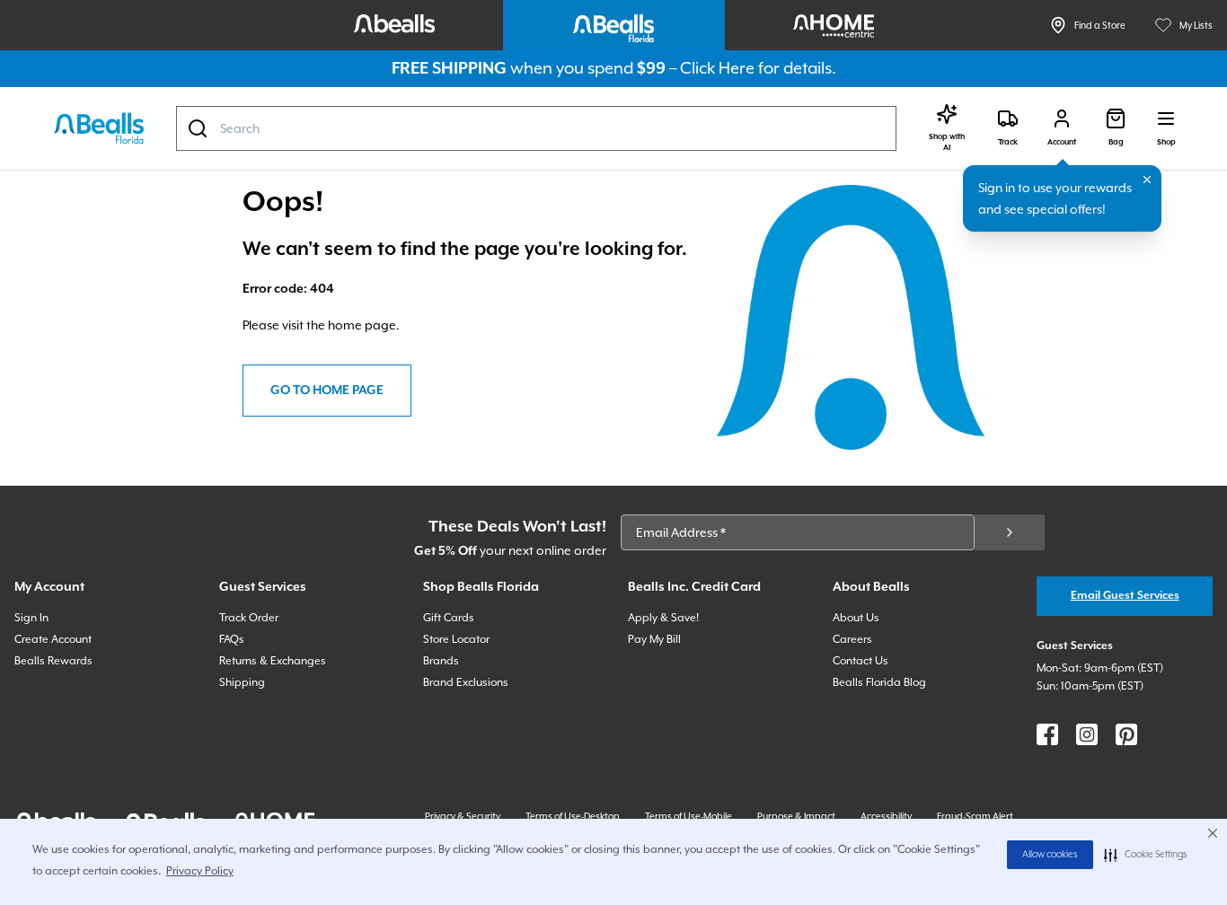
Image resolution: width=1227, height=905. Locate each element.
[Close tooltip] (1147, 179)
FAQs (231, 639)
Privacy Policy (200, 871)
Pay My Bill (654, 639)
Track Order (248, 617)
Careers (852, 639)
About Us (856, 617)
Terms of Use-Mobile (688, 816)
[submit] (1010, 532)
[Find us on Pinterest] (1126, 734)
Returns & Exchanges (272, 661)
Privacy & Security (462, 816)
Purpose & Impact (796, 816)
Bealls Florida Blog (879, 682)
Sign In (31, 617)
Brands (441, 661)
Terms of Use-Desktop (572, 816)
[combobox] (536, 128)
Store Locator (456, 639)
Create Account (53, 639)
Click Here (717, 67)
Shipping (242, 682)
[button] (1145, 854)
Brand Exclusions (465, 682)
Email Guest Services (1125, 595)
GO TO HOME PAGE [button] (327, 390)
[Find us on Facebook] (1047, 734)
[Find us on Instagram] (1087, 734)
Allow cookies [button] (1050, 854)
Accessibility (886, 816)
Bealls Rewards (53, 661)
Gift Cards (448, 617)
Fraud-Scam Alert (975, 816)
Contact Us (860, 661)
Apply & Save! (663, 617)
